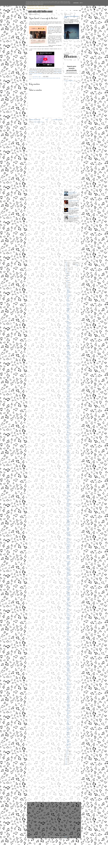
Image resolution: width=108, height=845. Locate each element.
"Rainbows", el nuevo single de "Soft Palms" (68, 461)
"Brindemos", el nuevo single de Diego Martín (68, 296)
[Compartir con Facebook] (46, 76)
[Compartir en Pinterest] (47, 76)
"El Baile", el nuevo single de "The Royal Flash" (68, 728)
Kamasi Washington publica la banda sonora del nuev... (68, 378)
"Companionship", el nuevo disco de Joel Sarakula (68, 481)
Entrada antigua (57, 119)
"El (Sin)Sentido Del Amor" (68, 628)
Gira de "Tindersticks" (68, 300)
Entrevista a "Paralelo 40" (68, 496)
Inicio (30, 11)
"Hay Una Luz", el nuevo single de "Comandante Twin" (68, 664)
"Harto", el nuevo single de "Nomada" (68, 614)
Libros (39, 11)
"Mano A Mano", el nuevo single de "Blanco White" (68, 466)
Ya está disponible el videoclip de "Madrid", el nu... (68, 689)
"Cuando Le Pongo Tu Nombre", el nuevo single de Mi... (68, 574)
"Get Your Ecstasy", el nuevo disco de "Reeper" (68, 441)
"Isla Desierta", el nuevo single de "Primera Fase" (68, 644)
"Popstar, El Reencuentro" (68, 745)
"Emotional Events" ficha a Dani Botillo (68, 436)
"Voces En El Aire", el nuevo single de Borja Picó (68, 604)
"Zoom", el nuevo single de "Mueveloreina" (68, 492)
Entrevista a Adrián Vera (68, 471)
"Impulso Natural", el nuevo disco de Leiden (68, 510)
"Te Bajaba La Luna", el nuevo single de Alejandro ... (68, 534)
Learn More (76, 2)
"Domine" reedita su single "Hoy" (68, 500)
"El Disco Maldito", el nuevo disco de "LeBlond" (68, 669)
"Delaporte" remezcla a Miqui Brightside (68, 546)
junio (67, 285)
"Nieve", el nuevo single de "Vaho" (68, 717)
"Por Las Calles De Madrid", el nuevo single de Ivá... (68, 447)
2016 (66, 761)
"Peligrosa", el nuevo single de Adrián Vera (68, 658)
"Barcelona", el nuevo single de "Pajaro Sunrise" (68, 505)
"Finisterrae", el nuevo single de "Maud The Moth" (68, 649)
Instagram (31, 71)
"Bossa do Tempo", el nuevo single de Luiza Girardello (73, 193)
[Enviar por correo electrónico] (43, 76)
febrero (67, 753)
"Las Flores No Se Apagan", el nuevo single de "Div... (68, 291)
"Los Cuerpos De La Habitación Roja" (68, 740)
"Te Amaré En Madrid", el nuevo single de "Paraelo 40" (68, 678)
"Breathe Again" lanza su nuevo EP (68, 363)
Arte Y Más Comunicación (41, 78)
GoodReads (40, 73)
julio (67, 284)
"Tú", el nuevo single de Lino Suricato (68, 609)
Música (34, 11)
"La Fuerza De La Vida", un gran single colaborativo (68, 722)
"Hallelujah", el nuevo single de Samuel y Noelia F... (68, 588)
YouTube (35, 71)
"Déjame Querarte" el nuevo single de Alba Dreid (68, 353)
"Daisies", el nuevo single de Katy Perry (68, 452)
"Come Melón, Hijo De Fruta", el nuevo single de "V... (68, 317)
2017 (66, 759)
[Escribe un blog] (44, 76)
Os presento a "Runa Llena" (68, 524)
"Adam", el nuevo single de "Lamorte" (68, 421)
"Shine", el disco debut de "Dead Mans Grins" (68, 551)
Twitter (55, 70)
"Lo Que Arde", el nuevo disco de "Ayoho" (68, 336)
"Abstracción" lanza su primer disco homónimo (68, 310)
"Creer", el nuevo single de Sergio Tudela (68, 623)
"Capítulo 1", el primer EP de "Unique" (68, 486)
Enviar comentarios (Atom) (38, 121)
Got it (81, 2)
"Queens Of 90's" (68, 673)
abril (67, 750)
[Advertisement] (71, 100)
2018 (66, 758)
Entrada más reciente (34, 119)
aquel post (52, 28)
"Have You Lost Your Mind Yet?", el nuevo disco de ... (68, 368)
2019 (66, 756)
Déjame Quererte (49, 78)
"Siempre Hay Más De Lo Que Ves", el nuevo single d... (68, 540)
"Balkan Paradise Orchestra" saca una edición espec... (68, 426)
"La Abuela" (68, 489)
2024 (66, 265)
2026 (66, 262)
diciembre (68, 272)
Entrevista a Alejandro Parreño (68, 332)
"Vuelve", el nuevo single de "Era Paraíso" (68, 305)
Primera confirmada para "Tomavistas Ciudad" (68, 323)
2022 (66, 268)
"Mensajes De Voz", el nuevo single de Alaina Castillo (68, 400)
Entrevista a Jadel (68, 748)
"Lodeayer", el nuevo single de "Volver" (68, 618)
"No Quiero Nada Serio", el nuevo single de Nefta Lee (68, 412)
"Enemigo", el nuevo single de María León (73, 216)
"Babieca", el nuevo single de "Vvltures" (68, 456)
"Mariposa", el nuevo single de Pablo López (68, 701)
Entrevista (44, 11)
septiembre (68, 280)
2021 (66, 270)
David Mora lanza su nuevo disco (74, 201)
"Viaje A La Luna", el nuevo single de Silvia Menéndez (68, 695)
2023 (66, 266)
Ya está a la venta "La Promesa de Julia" (68, 329)
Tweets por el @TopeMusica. (68, 80)
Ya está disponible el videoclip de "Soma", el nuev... (68, 734)
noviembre (68, 275)
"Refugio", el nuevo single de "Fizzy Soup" (68, 632)
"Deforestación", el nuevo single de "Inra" (68, 712)
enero (67, 754)
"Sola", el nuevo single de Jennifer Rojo (68, 475)
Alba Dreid (34, 78)
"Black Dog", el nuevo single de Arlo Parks (68, 373)
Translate (76, 265)
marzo (67, 751)
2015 (66, 762)
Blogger (65, 836)
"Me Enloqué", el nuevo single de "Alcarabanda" (68, 594)
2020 (66, 271)
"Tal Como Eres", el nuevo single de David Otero (68, 516)
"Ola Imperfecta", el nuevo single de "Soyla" (68, 638)
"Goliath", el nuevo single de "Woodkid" (68, 683)
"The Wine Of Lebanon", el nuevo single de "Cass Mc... (68, 384)
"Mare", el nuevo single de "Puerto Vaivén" (68, 358)
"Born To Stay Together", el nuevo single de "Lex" (68, 580)
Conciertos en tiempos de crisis (68, 431)
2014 (66, 764)
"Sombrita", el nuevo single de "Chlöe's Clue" (68, 599)
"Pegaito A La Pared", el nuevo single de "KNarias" (68, 406)
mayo (67, 287)
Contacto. (50, 11)
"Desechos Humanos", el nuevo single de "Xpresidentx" (68, 347)
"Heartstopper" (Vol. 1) (68, 584)
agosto (67, 282)
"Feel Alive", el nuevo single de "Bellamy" (68, 569)
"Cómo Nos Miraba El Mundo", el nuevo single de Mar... (68, 707)
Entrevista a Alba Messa (68, 654)
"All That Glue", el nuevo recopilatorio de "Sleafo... (68, 390)
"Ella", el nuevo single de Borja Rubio (68, 529)
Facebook (59, 70)
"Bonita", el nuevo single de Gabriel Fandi (74, 209)
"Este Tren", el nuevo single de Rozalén (68, 395)
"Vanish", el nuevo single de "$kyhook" (68, 521)
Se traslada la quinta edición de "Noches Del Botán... (68, 564)
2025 (66, 263)
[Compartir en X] (45, 76)
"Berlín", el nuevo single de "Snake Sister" (68, 342)
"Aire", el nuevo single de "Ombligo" (68, 417)
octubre (67, 277)
